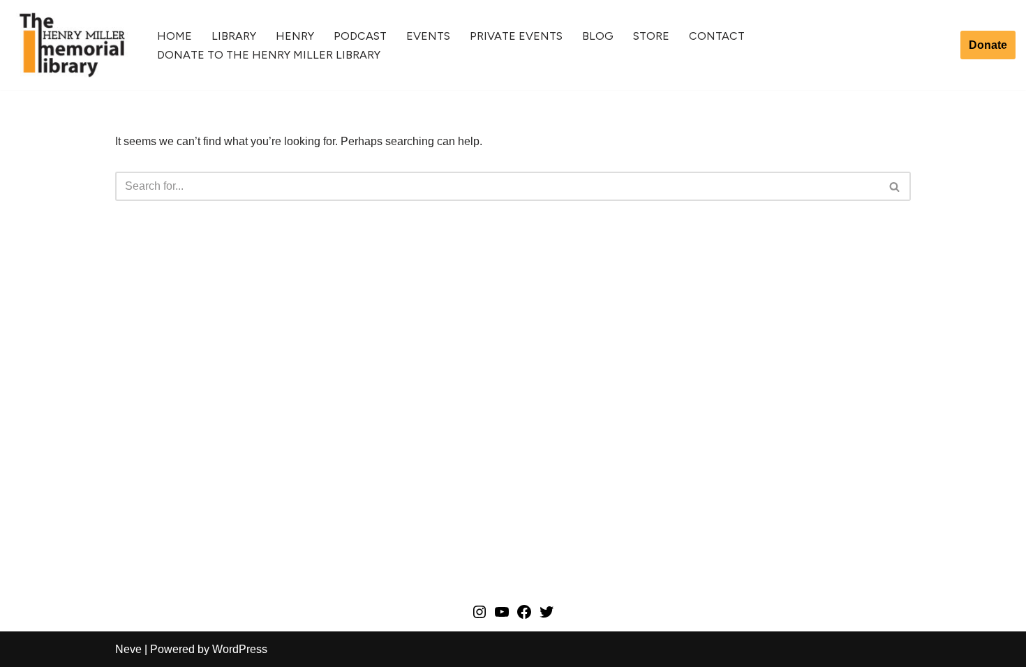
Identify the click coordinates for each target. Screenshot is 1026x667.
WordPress (239, 649)
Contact (717, 36)
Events (428, 36)
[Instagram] (479, 616)
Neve (128, 649)
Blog (598, 36)
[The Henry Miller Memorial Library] (71, 45)
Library (233, 36)
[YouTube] (501, 616)
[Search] (895, 186)
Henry (295, 36)
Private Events (516, 36)
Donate (988, 45)
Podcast (360, 36)
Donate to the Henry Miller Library (268, 54)
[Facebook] (524, 616)
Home (174, 36)
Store (651, 36)
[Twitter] (546, 616)
